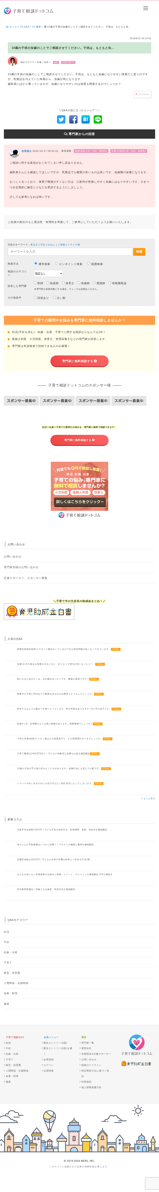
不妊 (42, 244)
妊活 (6, 932)
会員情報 (49, 1070)
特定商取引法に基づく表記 (95, 1073)
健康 (6, 1004)
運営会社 (86, 1048)
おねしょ (53, 244)
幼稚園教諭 (119, 283)
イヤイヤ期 (73, 244)
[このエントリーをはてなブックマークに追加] (85, 119)
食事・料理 (10, 993)
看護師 (101, 283)
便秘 (62, 244)
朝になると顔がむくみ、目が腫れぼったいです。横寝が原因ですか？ (57, 679)
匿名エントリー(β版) (55, 1042)
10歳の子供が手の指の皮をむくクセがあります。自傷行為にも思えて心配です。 (63, 768)
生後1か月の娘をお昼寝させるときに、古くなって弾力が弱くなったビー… (60, 664)
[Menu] (145, 8)
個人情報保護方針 (91, 1087)
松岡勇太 (27, 151)
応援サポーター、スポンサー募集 (26, 578)
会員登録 (49, 1059)
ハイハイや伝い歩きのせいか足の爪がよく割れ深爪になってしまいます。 (59, 783)
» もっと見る (148, 798)
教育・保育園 (12, 973)
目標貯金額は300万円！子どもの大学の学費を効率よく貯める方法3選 (53, 859)
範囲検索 (97, 264)
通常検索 (44, 264)
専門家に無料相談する (77, 361)
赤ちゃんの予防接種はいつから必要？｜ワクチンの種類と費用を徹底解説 (55, 844)
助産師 (54, 283)
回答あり (43, 297)
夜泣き (34, 244)
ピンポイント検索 (70, 264)
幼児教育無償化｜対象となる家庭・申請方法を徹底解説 (46, 889)
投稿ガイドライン (91, 1065)
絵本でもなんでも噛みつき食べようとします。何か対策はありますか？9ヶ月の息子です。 (68, 709)
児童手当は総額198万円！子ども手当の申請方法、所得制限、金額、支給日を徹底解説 (62, 829)
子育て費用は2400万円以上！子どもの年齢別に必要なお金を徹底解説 (57, 753)
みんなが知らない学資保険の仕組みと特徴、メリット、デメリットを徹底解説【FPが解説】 (65, 874)
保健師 (85, 283)
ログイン (49, 1065)
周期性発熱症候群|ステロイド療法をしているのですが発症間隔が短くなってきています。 (68, 649)
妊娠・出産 (10, 952)
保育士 (70, 283)
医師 (40, 283)
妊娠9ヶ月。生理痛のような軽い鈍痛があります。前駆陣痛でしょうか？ (59, 723)
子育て (8, 962)
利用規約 (86, 1081)
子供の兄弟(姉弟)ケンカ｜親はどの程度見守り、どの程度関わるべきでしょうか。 (64, 738)
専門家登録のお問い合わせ (21, 567)
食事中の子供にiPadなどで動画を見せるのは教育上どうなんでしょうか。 (59, 694)
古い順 (61, 297)
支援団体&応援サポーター (96, 1054)
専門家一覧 (87, 1042)
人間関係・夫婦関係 (16, 983)
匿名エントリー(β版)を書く (58, 1051)
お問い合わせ (12, 556)
